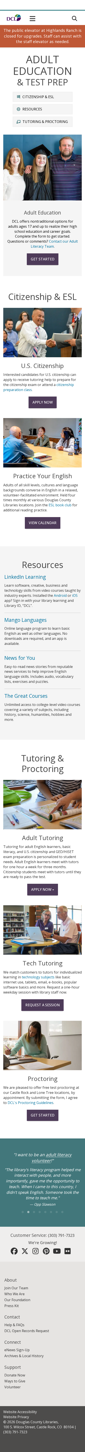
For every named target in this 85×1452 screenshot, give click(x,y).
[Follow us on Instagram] (35, 1252)
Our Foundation (17, 1299)
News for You (19, 657)
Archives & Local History (24, 1355)
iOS (75, 595)
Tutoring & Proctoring (45, 121)
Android (60, 595)
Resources (32, 109)
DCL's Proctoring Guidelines (30, 1102)
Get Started (42, 259)
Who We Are (14, 1293)
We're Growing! (42, 1242)
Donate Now (14, 1375)
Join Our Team (16, 1288)
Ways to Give (14, 1381)
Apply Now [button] (41, 889)
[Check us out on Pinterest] (46, 1252)
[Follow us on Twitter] (24, 1252)
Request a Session (42, 1005)
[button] (29, 17)
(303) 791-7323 (61, 1235)
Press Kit (11, 1305)
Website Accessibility (20, 1411)
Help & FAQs (14, 1324)
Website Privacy (16, 1416)
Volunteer (12, 1387)
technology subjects (38, 977)
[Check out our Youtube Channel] (57, 1252)
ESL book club (60, 505)
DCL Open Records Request (26, 1330)
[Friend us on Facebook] (14, 1252)
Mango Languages (25, 619)
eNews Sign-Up (17, 1349)
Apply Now (42, 402)
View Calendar (42, 522)
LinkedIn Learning (25, 576)
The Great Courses (26, 695)
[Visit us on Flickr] (67, 1252)
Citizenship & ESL (38, 96)
